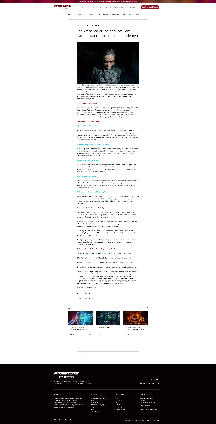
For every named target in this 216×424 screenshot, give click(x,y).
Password (91, 14)
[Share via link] (90, 293)
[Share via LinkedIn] (86, 293)
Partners (118, 404)
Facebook (128, 420)
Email (98, 14)
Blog (117, 406)
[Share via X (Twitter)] (82, 293)
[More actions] (138, 26)
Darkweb (105, 14)
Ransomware (115, 14)
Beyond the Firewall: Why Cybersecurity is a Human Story (79, 329)
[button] (94, 7)
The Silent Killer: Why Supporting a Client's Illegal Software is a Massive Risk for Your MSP (134, 329)
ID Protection (95, 411)
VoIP (92, 410)
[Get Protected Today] (130, 1)
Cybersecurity (81, 14)
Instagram (149, 420)
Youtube (156, 420)
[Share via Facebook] (77, 293)
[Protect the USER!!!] (108, 318)
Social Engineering (127, 14)
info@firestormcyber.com (148, 409)
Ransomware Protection (99, 399)
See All (146, 307)
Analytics (94, 408)
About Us (119, 400)
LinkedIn (141, 420)
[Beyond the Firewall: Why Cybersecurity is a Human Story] (80, 318)
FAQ (117, 402)
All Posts (70, 14)
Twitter (135, 420)
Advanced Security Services (100, 406)
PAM (92, 400)
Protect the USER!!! (104, 327)
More (137, 14)
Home (117, 399)
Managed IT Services (97, 404)
